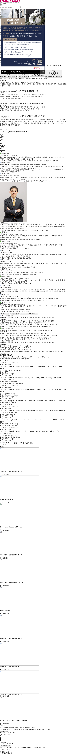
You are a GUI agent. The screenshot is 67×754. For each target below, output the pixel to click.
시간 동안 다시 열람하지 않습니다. (13, 72)
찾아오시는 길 (4, 751)
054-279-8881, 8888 (9, 732)
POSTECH (3, 742)
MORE (2, 80)
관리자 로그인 (5, 749)
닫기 (42, 72)
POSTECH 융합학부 (6, 744)
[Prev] (1, 446)
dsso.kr (43, 747)
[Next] (3, 446)
